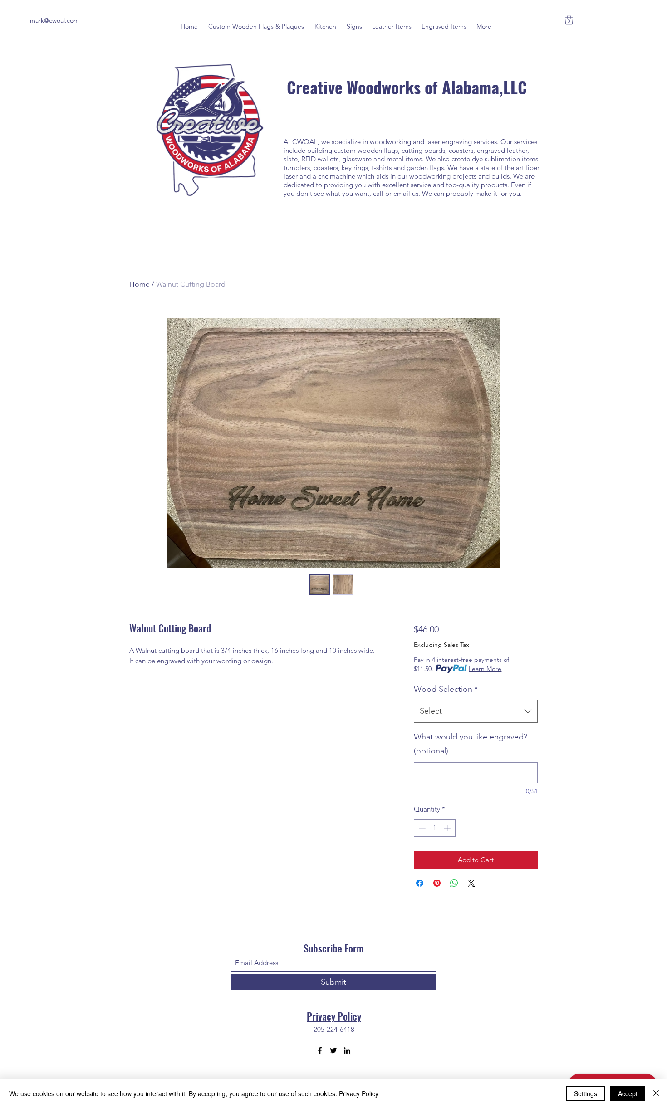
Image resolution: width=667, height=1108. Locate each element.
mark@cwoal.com (54, 20)
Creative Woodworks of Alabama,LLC (407, 87)
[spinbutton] (434, 828)
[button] (569, 19)
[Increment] (448, 828)
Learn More (485, 669)
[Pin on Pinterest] (437, 883)
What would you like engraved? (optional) (470, 744)
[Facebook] (319, 1050)
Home (139, 284)
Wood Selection (446, 689)
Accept (628, 1093)
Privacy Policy (334, 1016)
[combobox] (476, 711)
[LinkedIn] (347, 1050)
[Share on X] (471, 883)
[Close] (656, 1093)
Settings (585, 1093)
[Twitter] (333, 1050)
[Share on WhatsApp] (454, 883)
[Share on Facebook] (419, 883)
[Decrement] (421, 828)
